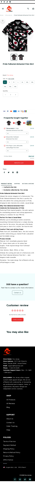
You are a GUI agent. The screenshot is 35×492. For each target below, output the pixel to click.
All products (8, 15)
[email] (13, 366)
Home (1, 15)
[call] (14, 368)
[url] (22, 467)
